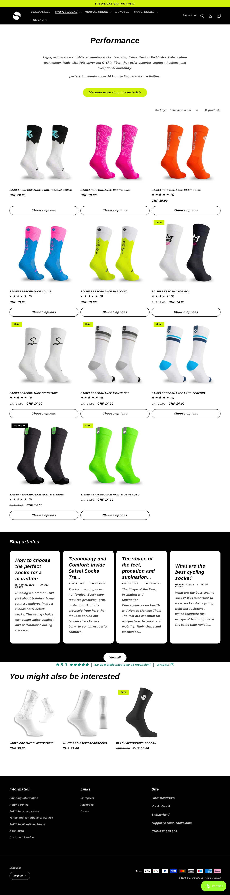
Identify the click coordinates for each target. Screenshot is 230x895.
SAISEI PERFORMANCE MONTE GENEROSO (110, 494)
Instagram (87, 798)
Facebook (87, 804)
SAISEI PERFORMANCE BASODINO (104, 291)
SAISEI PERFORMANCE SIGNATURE (34, 393)
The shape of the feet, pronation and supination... (138, 568)
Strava (84, 811)
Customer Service (22, 837)
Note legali (17, 830)
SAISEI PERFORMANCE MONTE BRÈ (104, 393)
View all (115, 657)
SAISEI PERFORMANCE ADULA (30, 291)
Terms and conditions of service (31, 817)
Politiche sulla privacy (25, 811)
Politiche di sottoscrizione (27, 824)
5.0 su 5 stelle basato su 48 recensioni (123, 664)
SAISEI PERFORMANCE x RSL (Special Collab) (41, 190)
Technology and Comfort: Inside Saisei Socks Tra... (87, 568)
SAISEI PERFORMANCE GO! (170, 291)
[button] (68, 12)
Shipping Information (24, 798)
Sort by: (160, 110)
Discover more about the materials (115, 92)
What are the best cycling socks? (190, 572)
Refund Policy (19, 804)
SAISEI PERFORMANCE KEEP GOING (105, 190)
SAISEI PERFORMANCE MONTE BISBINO (37, 494)
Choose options (44, 210)
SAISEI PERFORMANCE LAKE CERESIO (178, 393)
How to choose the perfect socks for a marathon (33, 569)
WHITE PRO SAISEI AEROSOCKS (32, 743)
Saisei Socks (194, 878)
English (18, 875)
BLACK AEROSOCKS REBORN (136, 743)
